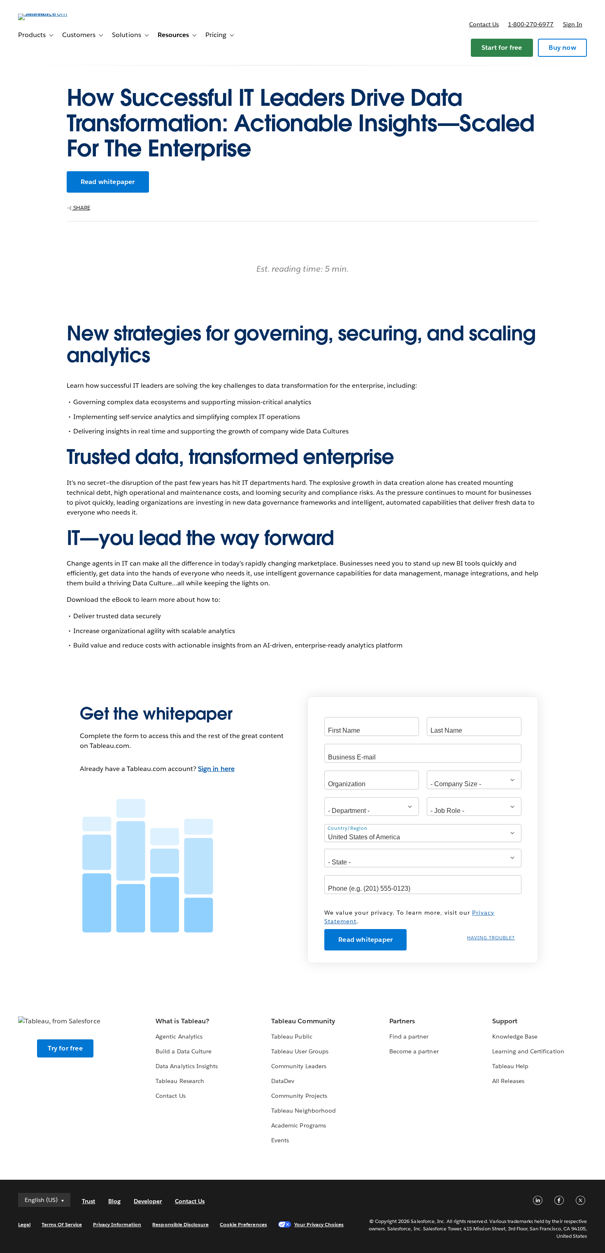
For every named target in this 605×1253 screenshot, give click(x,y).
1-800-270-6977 (531, 24)
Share (81, 207)
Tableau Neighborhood (303, 1110)
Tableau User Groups (299, 1051)
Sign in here (216, 768)
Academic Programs (298, 1125)
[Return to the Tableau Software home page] (49, 13)
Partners (402, 1021)
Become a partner (413, 1051)
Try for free (65, 1048)
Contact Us (170, 1095)
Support (504, 1021)
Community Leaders (298, 1066)
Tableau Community (303, 1021)
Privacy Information (117, 1224)
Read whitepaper (108, 181)
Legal (24, 1224)
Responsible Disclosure (180, 1224)
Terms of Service (61, 1224)
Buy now (562, 47)
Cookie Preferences (243, 1224)
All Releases (508, 1081)
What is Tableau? (182, 1021)
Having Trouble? (491, 938)
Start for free (502, 47)
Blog (114, 1201)
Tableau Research (180, 1081)
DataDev (282, 1081)
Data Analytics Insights (186, 1066)
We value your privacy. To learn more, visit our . (409, 917)
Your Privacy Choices (319, 1224)
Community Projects (299, 1095)
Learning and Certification (528, 1051)
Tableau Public (291, 1036)
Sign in (572, 24)
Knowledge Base (515, 1036)
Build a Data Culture (183, 1051)
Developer (148, 1201)
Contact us (484, 24)
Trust (88, 1201)
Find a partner (408, 1036)
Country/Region (348, 828)
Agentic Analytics (179, 1036)
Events (280, 1140)
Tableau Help (510, 1066)
